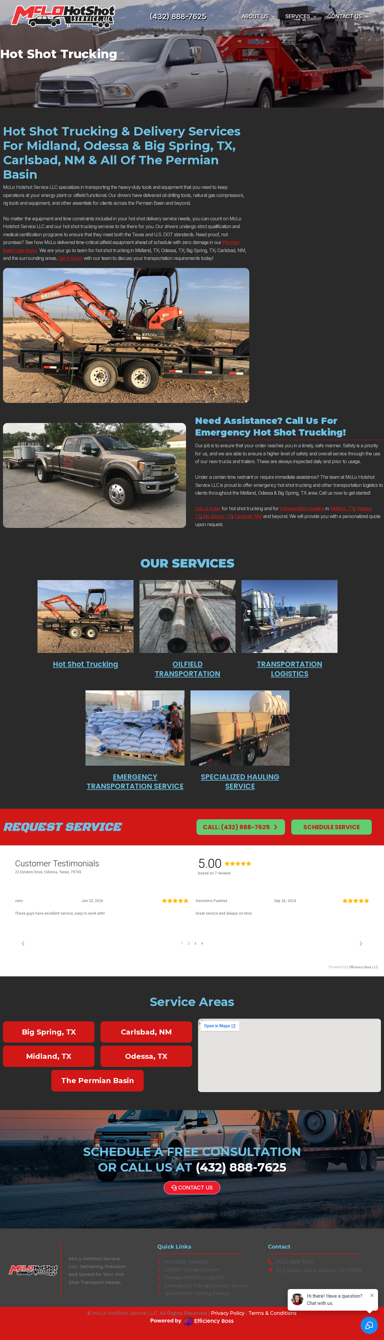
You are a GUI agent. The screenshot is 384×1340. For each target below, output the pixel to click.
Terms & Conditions (272, 1313)
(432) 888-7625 (178, 16)
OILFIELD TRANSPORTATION (187, 668)
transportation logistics (302, 508)
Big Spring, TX (217, 516)
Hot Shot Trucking (85, 664)
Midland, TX (342, 508)
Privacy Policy (227, 1313)
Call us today (207, 508)
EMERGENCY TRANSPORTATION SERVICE (135, 781)
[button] (271, 16)
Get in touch (70, 258)
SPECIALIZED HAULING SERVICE (240, 781)
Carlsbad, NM (248, 516)
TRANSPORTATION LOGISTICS (289, 668)
